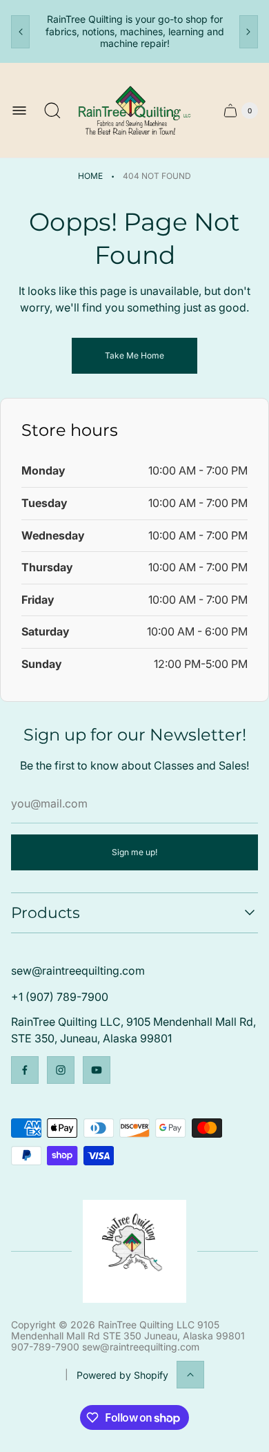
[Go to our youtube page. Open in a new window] (96, 1070)
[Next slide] (248, 31)
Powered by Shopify (122, 1375)
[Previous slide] (20, 31)
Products (45, 912)
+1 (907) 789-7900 (59, 997)
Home (90, 176)
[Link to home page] (134, 1251)
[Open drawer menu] (19, 110)
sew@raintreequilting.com (78, 970)
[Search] (52, 110)
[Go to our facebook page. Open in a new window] (25, 1070)
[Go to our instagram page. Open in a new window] (60, 1070)
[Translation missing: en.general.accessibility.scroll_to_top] (190, 1374)
